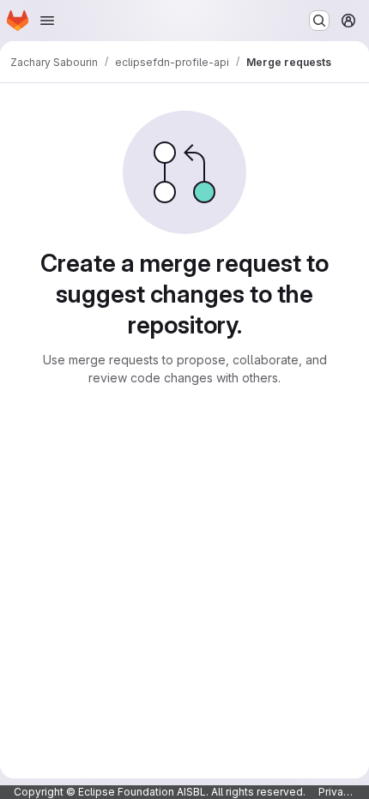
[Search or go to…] (319, 20)
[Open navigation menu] (47, 20)
